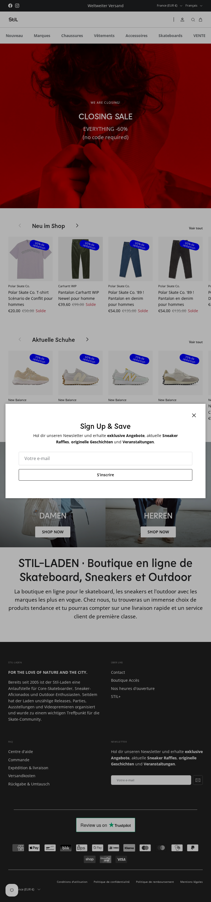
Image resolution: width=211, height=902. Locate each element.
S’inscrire (105, 474)
